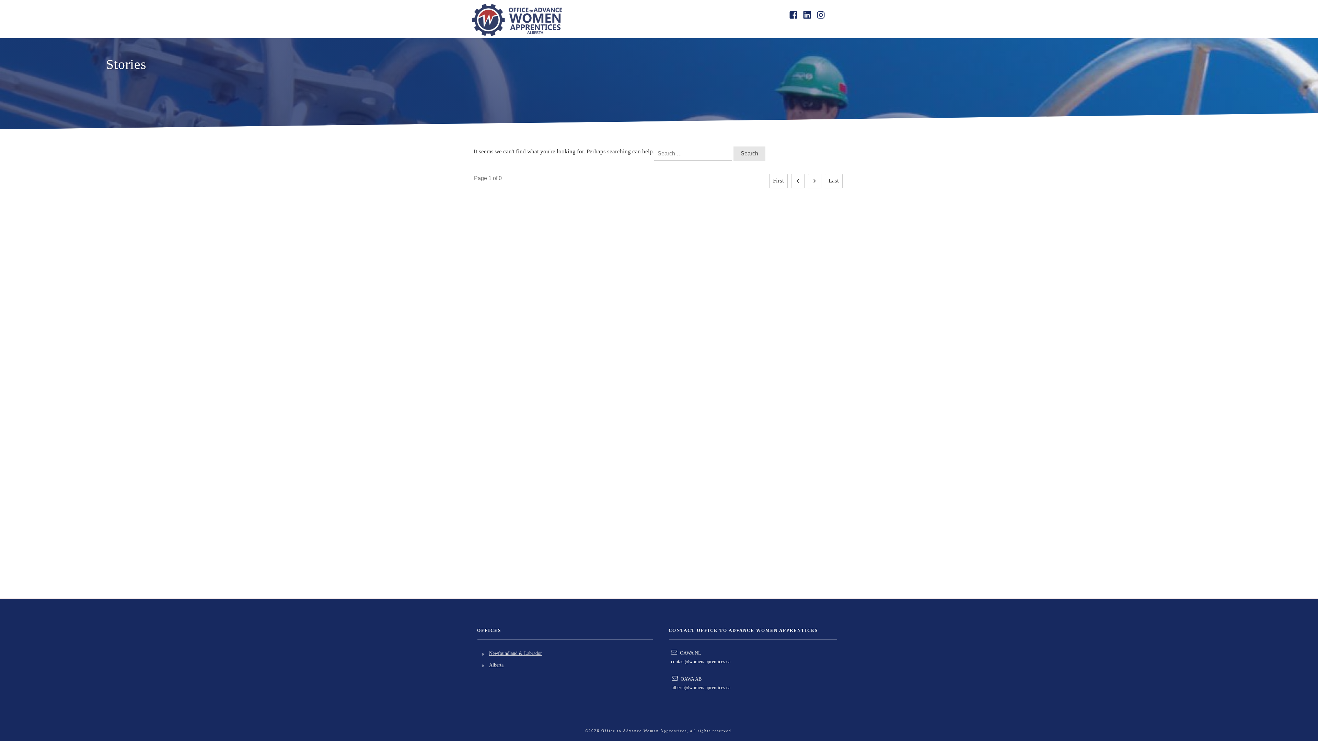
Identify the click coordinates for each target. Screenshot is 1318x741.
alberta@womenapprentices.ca (701, 687)
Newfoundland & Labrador (515, 653)
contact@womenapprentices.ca (700, 661)
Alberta (496, 665)
